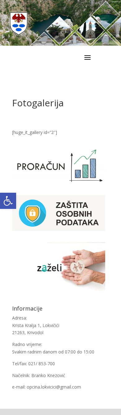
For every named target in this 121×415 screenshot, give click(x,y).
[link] (8, 201)
